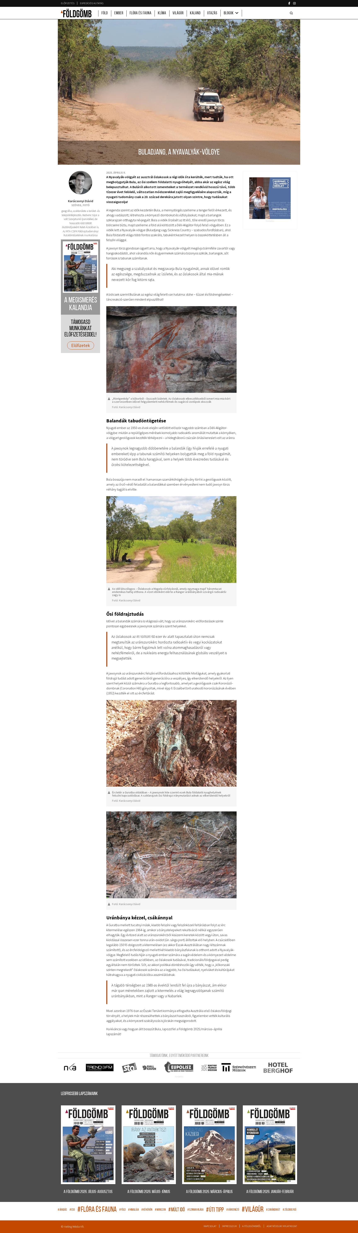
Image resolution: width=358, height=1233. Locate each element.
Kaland (195, 13)
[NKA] (70, 1067)
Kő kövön (147, 1209)
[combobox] (292, 13)
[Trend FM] (100, 1067)
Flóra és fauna (140, 13)
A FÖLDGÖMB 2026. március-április (209, 1192)
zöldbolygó (289, 1209)
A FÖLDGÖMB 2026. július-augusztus (88, 1192)
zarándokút (273, 1209)
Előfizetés (67, 3)
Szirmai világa (195, 1209)
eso (72, 1209)
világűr (253, 1210)
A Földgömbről (251, 1226)
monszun (160, 1209)
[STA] (129, 1067)
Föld (105, 13)
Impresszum (229, 1226)
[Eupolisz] (179, 1067)
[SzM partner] (238, 1067)
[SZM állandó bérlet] (270, 198)
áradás (62, 1209)
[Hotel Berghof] (278, 1067)
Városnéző (232, 1209)
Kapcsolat (210, 1226)
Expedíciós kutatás (91, 3)
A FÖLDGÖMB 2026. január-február (270, 1192)
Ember (118, 13)
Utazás (212, 13)
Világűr (178, 13)
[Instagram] (294, 3)
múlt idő (176, 1209)
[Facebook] (289, 3)
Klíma (162, 13)
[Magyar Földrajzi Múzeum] (209, 1067)
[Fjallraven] (149, 1067)
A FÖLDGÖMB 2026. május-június (148, 1192)
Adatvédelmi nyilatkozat (282, 1226)
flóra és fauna (97, 1210)
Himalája (133, 1209)
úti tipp (215, 1210)
